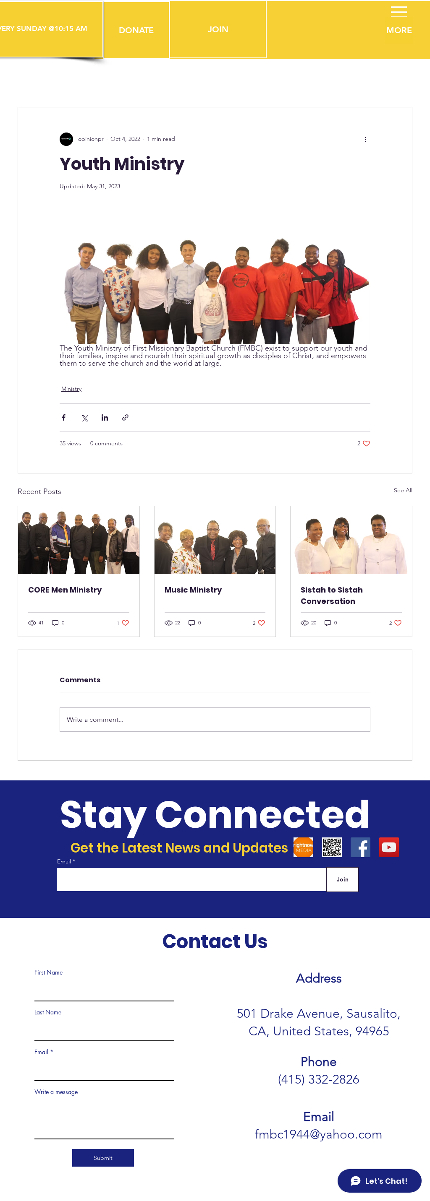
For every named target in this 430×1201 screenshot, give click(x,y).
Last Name (47, 1012)
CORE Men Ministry (65, 590)
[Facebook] (360, 847)
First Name (48, 972)
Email (65, 861)
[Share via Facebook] (64, 417)
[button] (136, 30)
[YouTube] (389, 847)
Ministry (71, 389)
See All (403, 490)
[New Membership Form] (332, 847)
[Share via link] (125, 417)
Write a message (56, 1092)
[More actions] (365, 139)
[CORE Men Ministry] (78, 540)
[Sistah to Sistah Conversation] (351, 540)
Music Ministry (193, 590)
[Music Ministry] (215, 540)
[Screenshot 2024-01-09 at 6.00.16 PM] (303, 847)
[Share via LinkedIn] (105, 417)
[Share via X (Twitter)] (84, 417)
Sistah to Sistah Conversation (332, 595)
